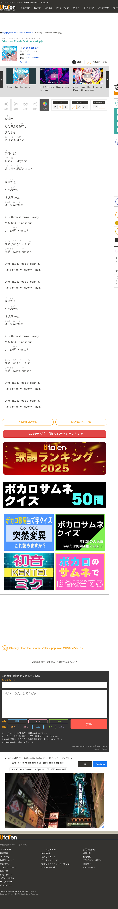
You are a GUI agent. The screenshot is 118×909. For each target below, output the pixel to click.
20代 (26, 727)
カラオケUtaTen (7, 878)
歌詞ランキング (7, 860)
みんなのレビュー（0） (81, 422)
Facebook (100, 764)
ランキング (64, 8)
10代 (13, 727)
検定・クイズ (6, 874)
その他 (59, 721)
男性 (17, 721)
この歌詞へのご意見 (28, 422)
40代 (50, 727)
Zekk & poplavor (30, 47)
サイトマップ (89, 867)
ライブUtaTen (6, 882)
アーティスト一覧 (49, 860)
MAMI (28, 54)
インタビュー (6, 885)
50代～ (62, 727)
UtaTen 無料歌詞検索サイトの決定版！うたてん (18, 891)
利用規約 (87, 857)
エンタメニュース (8, 867)
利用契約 (104, 749)
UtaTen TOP (5, 849)
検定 (50, 8)
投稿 (89, 724)
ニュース (90, 8)
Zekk (28, 58)
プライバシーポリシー (93, 860)
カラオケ (105, 8)
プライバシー (96, 749)
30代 (38, 727)
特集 (39, 8)
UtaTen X (45, 853)
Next (107, 79)
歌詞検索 (26, 8)
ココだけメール (48, 849)
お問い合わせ (89, 849)
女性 (38, 721)
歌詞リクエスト (48, 857)
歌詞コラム (5, 864)
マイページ (5, 857)
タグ (77, 8)
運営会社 (87, 853)
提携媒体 (87, 864)
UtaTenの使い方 (48, 867)
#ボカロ (23, 62)
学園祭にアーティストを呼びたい (56, 864)
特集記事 (4, 871)
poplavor (35, 58)
